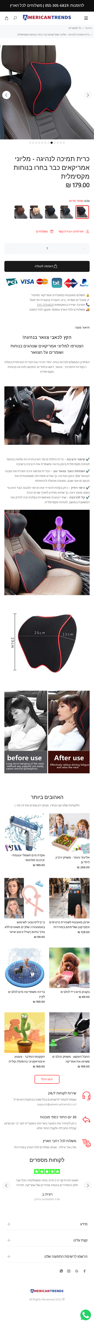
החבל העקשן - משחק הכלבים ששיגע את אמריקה (71, 1059)
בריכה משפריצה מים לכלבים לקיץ (26, 994)
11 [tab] (61, 143)
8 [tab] (51, 143)
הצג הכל (47, 1079)
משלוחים (42, 231)
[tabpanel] (47, 92)
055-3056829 (45, 305)
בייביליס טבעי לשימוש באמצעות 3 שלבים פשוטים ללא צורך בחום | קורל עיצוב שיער (25, 927)
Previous (6, 95)
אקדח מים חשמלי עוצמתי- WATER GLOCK (28, 858)
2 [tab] (33, 143)
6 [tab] (45, 143)
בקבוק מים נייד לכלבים (75, 992)
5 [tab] (42, 143)
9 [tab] (55, 143)
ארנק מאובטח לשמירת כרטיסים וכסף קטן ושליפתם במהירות (69, 925)
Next (88, 95)
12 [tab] (64, 143)
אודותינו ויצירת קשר (71, 231)
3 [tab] (36, 143)
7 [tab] (48, 143)
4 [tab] (39, 143)
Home (88, 28)
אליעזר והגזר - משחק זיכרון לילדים (73, 860)
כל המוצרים (75, 28)
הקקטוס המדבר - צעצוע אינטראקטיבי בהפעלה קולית (27, 1059)
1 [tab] (30, 143)
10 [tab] (58, 143)
